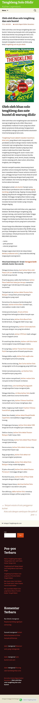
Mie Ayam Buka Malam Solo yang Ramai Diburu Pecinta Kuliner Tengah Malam (12, 591)
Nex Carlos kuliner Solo (27, 364)
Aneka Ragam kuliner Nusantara (24, 24)
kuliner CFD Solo (20, 334)
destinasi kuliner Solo (25, 484)
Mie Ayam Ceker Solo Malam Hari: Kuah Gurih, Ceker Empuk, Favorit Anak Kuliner (13, 583)
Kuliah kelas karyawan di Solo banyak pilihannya (13, 635)
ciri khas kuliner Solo (22, 393)
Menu (4, 10)
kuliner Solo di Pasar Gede (24, 477)
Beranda (6, 678)
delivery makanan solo (10, 253)
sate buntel (19, 187)
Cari (5, 532)
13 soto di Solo (23, 312)
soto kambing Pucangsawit (22, 386)
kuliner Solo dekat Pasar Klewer (25, 440)
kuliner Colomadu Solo (27, 327)
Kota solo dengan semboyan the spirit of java (20, 513)
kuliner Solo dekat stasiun (21, 447)
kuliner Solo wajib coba (25, 356)
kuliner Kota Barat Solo (23, 319)
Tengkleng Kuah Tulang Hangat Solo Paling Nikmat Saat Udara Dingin (13, 568)
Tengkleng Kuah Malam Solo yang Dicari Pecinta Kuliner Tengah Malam (12, 576)
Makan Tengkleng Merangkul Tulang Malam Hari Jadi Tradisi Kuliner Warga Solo (13, 561)
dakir (6, 646)
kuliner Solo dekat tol (22, 455)
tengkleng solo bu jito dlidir (15, 44)
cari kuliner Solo (27, 371)
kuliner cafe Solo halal (29, 341)
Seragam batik (31, 262)
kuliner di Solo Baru (16, 304)
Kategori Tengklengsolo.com (13, 523)
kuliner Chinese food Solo (24, 400)
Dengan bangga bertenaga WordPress (14, 699)
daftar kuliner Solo (18, 491)
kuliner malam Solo (28, 378)
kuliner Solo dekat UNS (27, 425)
